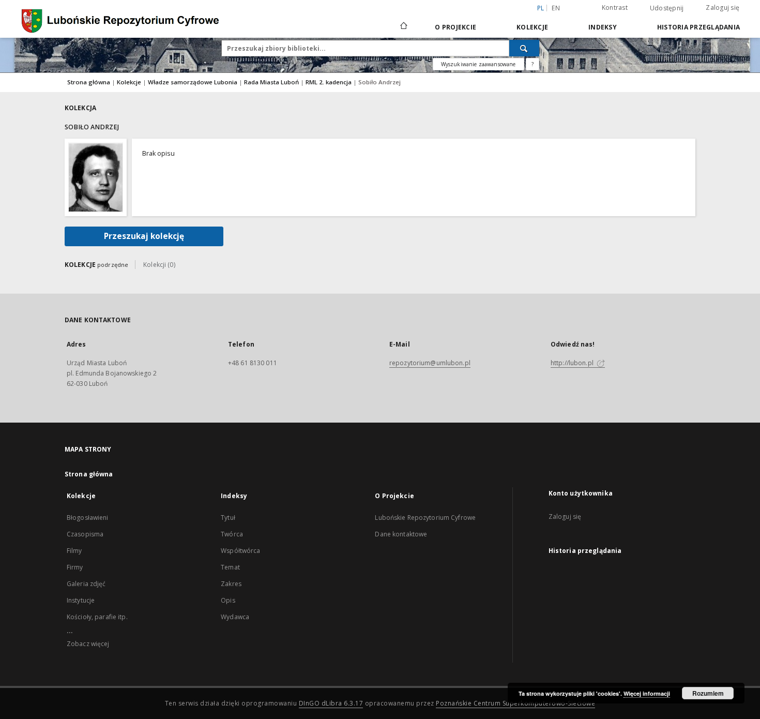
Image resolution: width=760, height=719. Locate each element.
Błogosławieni (88, 517)
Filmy (74, 550)
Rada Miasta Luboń (272, 82)
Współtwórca (240, 550)
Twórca (232, 534)
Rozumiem (708, 693)
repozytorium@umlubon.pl (429, 362)
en (556, 8)
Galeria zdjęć (86, 583)
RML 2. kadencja (329, 82)
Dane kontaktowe (401, 534)
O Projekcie (455, 27)
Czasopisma (85, 534)
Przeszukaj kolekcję (144, 236)
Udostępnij (667, 8)
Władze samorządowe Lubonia (193, 82)
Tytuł (228, 517)
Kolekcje (532, 27)
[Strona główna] (403, 27)
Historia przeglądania (698, 27)
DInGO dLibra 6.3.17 (331, 703)
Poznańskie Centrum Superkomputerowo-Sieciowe (515, 703)
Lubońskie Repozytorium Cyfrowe (425, 517)
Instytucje (81, 600)
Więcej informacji (647, 693)
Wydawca (235, 616)
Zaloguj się (722, 7)
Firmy (75, 567)
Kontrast (615, 7)
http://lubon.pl (573, 362)
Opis (228, 600)
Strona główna (88, 82)
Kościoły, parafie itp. (97, 616)
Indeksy (602, 27)
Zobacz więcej (88, 643)
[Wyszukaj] (524, 48)
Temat (230, 567)
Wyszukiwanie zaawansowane (478, 64)
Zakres (231, 583)
